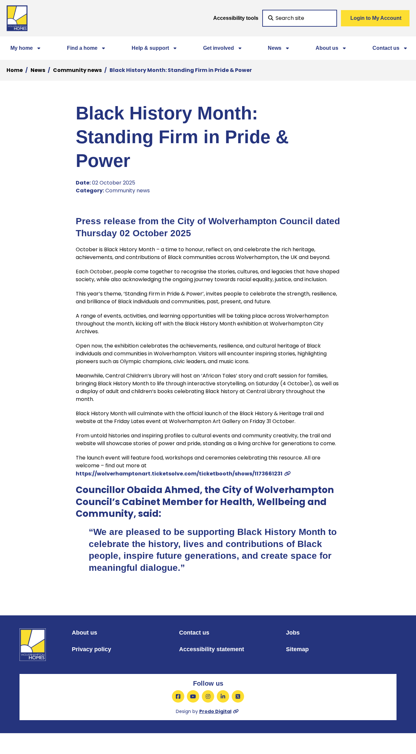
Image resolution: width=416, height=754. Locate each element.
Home (14, 70)
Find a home (82, 48)
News (274, 48)
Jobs (293, 632)
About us (327, 48)
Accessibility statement (211, 649)
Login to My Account (375, 18)
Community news (77, 70)
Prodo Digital (215, 711)
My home (21, 48)
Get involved (218, 48)
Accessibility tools (235, 18)
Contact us (385, 48)
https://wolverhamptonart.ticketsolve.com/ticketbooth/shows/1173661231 (179, 473)
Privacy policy (91, 649)
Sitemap (297, 649)
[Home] (17, 18)
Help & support (150, 48)
